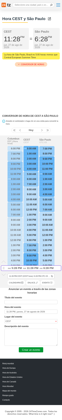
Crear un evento (31, 349)
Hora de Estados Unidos (12, 377)
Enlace (31, 283)
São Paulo (45, 140)
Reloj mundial (8, 364)
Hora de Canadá (9, 382)
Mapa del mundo (9, 391)
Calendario (15, 283)
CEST (26, 140)
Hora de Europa (8, 368)
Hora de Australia (9, 373)
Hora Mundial (8, 386)
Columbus (13, 139)
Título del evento (13, 297)
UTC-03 (43, 142)
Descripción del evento (17, 326)
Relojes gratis (8, 395)
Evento (46, 283)
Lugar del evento (13, 316)
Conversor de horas (32, 64)
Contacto (6, 400)
